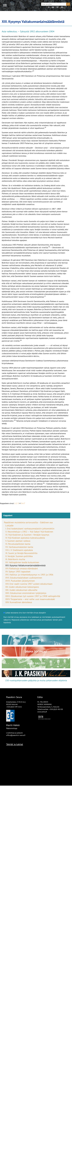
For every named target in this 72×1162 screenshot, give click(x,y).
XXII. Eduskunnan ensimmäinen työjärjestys (25, 593)
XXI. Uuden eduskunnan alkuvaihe (21, 590)
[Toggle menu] (5, 5)
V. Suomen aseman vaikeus (17, 540)
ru (62, 7)
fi (48, 7)
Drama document (36, 651)
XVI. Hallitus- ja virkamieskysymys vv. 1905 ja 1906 (29, 574)
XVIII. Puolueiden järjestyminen (20, 580)
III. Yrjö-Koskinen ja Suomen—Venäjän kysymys (27, 534)
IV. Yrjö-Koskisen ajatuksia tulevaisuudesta (25, 537)
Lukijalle (9, 525)
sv (58, 7)
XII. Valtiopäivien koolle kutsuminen (22, 562)
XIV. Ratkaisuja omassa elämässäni (21, 568)
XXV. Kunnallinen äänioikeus (18, 602)
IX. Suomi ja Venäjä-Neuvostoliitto (21, 553)
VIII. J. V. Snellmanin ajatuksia (19, 550)
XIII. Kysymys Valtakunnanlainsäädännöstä (25, 565)
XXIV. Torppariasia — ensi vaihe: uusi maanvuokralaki (30, 599)
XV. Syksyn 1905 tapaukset (17, 571)
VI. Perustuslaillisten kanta (17, 544)
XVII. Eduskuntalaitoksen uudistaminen (23, 577)
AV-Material (36, 639)
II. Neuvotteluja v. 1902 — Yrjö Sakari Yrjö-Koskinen (29, 531)
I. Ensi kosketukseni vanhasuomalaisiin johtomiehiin (29, 528)
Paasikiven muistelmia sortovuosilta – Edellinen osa (28, 522)
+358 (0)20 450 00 (56, 709)
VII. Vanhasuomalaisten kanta (19, 547)
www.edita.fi (42, 712)
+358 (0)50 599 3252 (14, 707)
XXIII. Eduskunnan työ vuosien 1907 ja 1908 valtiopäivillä (32, 596)
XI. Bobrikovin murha (15, 559)
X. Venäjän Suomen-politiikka (19, 556)
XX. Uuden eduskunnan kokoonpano (22, 587)
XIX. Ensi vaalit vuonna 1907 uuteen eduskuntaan (28, 583)
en (53, 7)
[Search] (68, 4)
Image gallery (36, 663)
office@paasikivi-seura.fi (15, 735)
